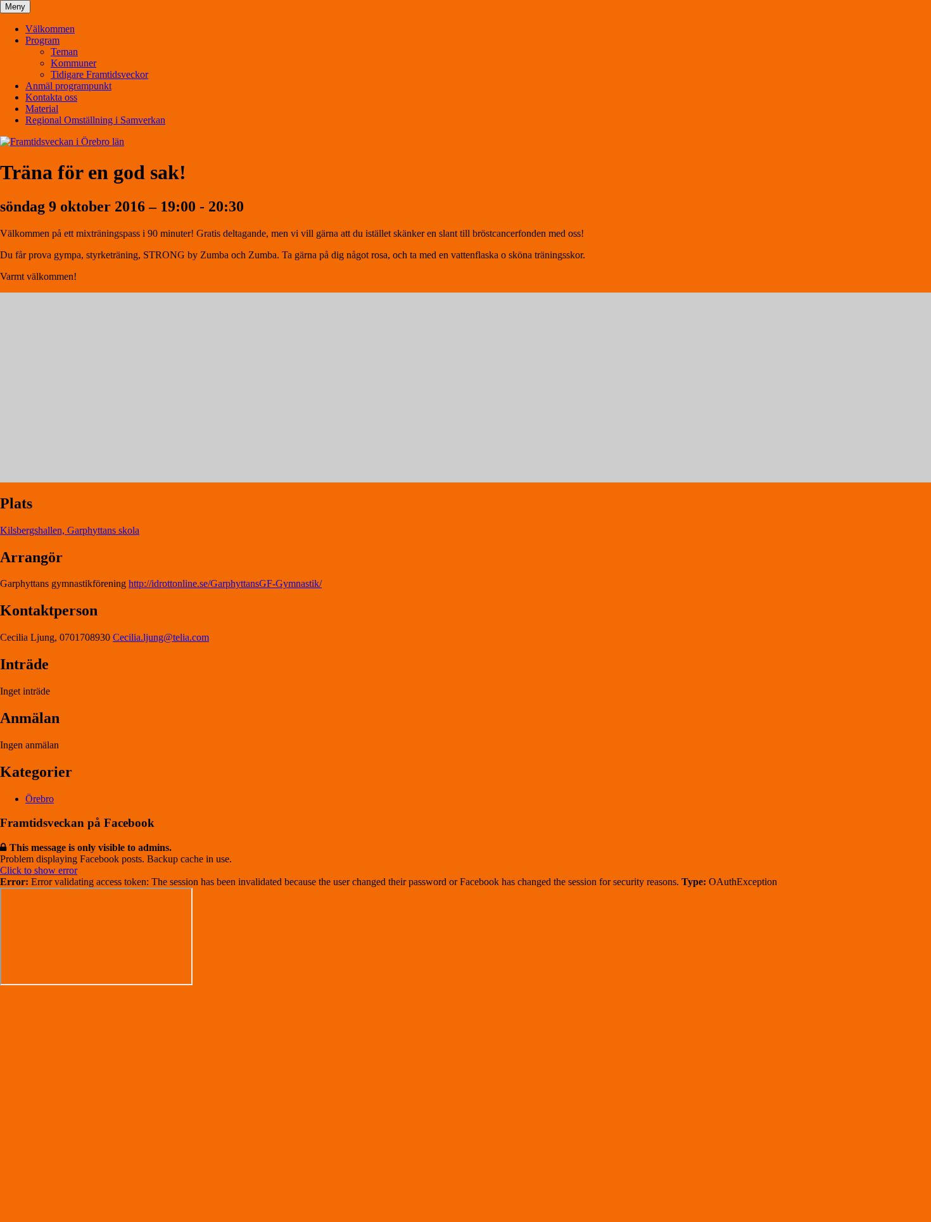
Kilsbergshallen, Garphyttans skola (69, 530)
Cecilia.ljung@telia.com (161, 637)
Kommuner (73, 63)
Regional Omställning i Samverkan (95, 120)
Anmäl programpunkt (68, 85)
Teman (64, 51)
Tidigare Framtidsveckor (99, 74)
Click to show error (38, 870)
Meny (15, 6)
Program (42, 40)
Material (41, 108)
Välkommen (50, 28)
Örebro (39, 798)
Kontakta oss (51, 97)
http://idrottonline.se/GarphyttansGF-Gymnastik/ (225, 583)
